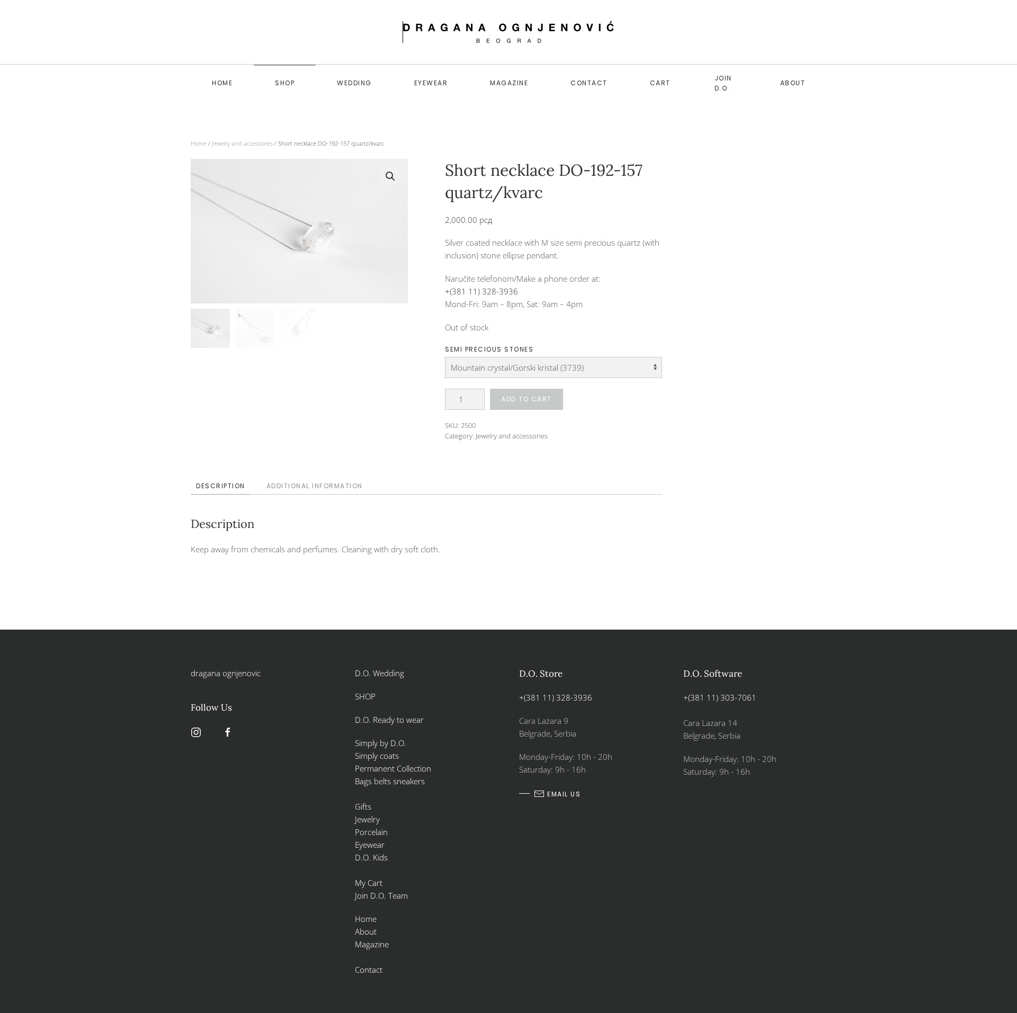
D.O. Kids (371, 857)
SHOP (365, 696)
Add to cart (526, 399)
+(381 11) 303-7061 (719, 697)
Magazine (509, 82)
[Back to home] (508, 32)
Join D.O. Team (381, 895)
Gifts (363, 806)
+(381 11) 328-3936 (481, 291)
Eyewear (431, 82)
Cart (660, 82)
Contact (589, 82)
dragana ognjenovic (226, 673)
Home (222, 82)
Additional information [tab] (314, 485)
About (793, 82)
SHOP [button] (285, 82)
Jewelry (367, 819)
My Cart (368, 882)
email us (564, 794)
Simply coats (378, 755)
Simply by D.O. (380, 743)
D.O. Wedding (379, 673)
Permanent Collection (393, 768)
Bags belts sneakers (390, 781)
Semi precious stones (489, 349)
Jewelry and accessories (242, 143)
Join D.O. (723, 83)
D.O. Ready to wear (389, 719)
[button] (390, 176)
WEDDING (354, 82)
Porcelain (371, 832)
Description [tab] (220, 485)
